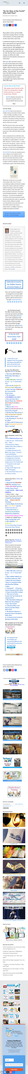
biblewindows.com (16, 438)
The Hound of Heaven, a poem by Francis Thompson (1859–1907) (13, 613)
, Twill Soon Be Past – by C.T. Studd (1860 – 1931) (13, 572)
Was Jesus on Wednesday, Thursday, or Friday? (13, 375)
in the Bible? (14, 397)
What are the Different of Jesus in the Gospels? (14, 408)
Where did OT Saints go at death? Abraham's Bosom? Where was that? (14, 890)
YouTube (7, 480)
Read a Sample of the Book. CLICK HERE (12, 214)
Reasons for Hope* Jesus (10, 15)
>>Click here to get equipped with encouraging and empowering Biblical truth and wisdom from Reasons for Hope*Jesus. (15, 362)
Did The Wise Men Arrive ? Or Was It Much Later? (14, 414)
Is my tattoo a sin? (14, 843)
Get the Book (7, 108)
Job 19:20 (8, 97)
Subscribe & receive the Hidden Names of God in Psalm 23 (14, 284)
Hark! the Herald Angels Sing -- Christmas (13, 500)
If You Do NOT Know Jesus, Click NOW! (14, 336)
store (13, 269)
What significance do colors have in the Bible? (14, 858)
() (14, 506)
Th (7, 395)
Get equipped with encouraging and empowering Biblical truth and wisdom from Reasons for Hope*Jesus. (14, 641)
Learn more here (16, 299)
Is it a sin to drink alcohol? (14, 827)
